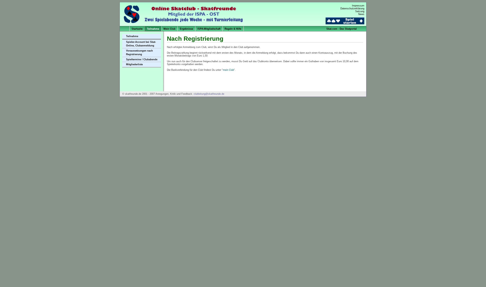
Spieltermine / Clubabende (141, 59)
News (361, 14)
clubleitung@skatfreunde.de (209, 93)
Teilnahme (153, 28)
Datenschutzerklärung (352, 8)
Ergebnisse (186, 28)
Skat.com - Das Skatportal (341, 28)
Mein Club (169, 28)
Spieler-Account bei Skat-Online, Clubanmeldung (141, 44)
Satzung (359, 11)
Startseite (137, 28)
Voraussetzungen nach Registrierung (139, 52)
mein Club (228, 69)
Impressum (358, 5)
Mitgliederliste (134, 64)
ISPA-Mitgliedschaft (208, 28)
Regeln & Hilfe (233, 28)
